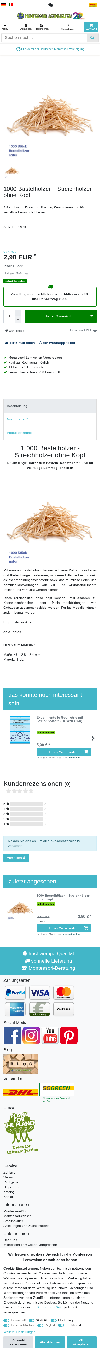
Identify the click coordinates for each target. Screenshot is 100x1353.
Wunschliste (16, 331)
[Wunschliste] (67, 27)
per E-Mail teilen (22, 343)
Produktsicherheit (20, 433)
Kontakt (9, 1197)
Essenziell (18, 1320)
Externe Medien (22, 1325)
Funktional (73, 1325)
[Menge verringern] (18, 319)
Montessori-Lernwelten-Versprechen (30, 1245)
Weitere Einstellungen (19, 1332)
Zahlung (9, 1172)
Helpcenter (11, 1187)
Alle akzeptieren (81, 1342)
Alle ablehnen (50, 1342)
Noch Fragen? (17, 419)
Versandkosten (38, 273)
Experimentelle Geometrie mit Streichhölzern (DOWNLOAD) (60, 719)
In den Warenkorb (59, 316)
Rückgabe (10, 1182)
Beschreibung (17, 406)
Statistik (41, 1320)
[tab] (50, 406)
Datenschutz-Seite (50, 1307)
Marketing (65, 1320)
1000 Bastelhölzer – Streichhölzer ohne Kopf (63, 897)
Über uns (10, 1240)
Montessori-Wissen (17, 1216)
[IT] (10, 5)
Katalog (9, 1192)
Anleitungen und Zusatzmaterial (26, 1226)
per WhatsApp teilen (58, 343)
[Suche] (92, 38)
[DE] (3, 5)
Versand (9, 1177)
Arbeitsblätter (13, 1221)
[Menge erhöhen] (18, 313)
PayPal (50, 1325)
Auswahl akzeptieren (18, 1342)
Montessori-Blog (15, 1211)
